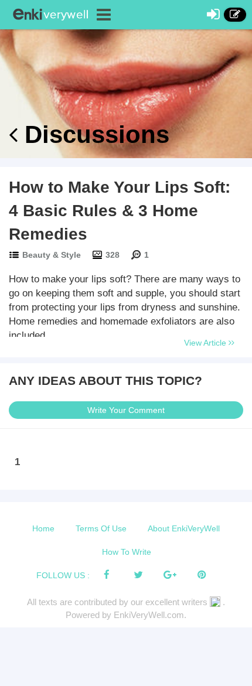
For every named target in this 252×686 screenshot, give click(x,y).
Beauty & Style (51, 255)
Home (43, 528)
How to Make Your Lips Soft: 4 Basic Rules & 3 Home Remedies (119, 210)
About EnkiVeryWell (184, 528)
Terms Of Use (101, 528)
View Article (206, 342)
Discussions (93, 134)
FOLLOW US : (63, 575)
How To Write (126, 552)
